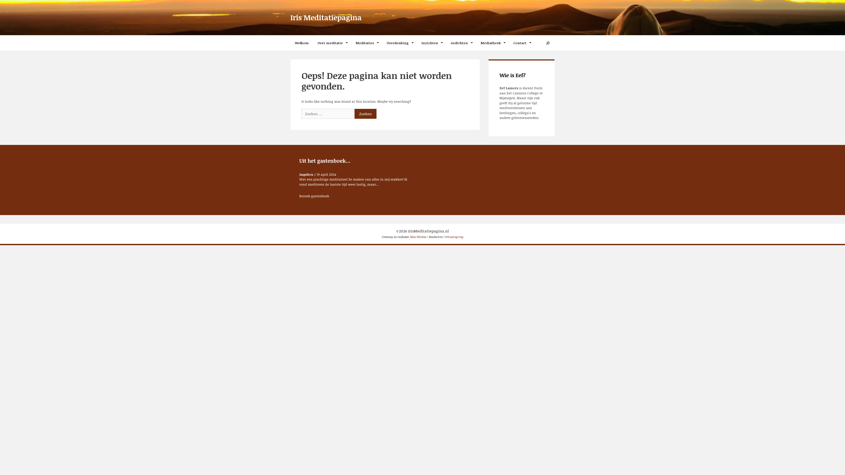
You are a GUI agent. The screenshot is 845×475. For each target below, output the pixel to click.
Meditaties (365, 43)
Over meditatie (330, 43)
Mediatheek (491, 43)
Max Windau (418, 237)
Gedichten (459, 43)
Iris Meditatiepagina (326, 17)
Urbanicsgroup (454, 237)
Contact (519, 43)
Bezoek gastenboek (314, 196)
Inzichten (429, 43)
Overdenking (398, 43)
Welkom (302, 43)
